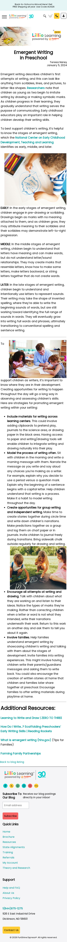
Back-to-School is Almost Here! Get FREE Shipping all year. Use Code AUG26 (33, 4)
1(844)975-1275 (13, 908)
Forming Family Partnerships (21, 753)
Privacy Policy (11, 898)
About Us (8, 893)
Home (6, 832)
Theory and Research (16, 868)
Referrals (8, 857)
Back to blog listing (12, 762)
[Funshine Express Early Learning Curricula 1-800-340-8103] (33, 19)
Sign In (63, 16)
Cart (50, 16)
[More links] (4, 17)
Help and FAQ (11, 888)
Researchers (36, 88)
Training (8, 852)
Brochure (8, 837)
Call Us (57, 16)
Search (45, 16)
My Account (10, 863)
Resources (9, 842)
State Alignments (14, 847)
